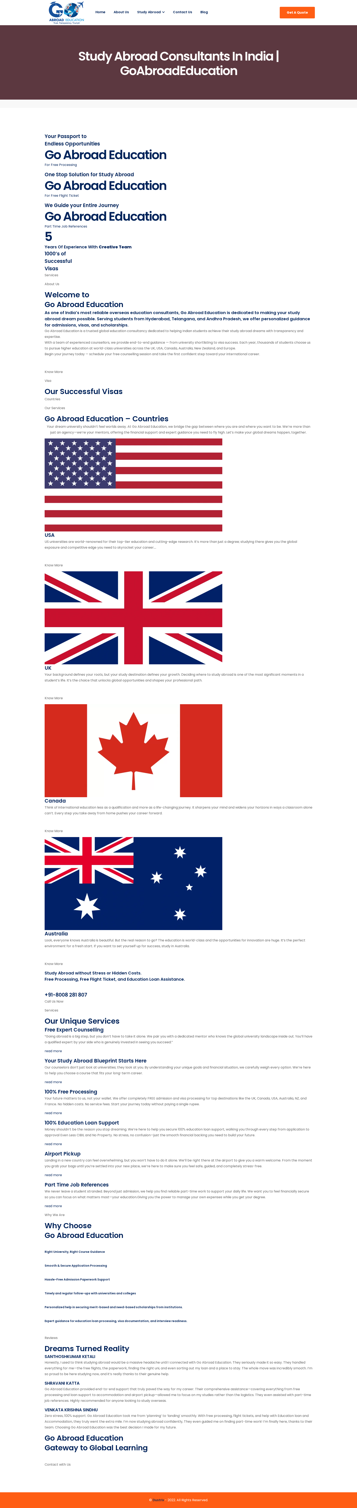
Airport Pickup (63, 1153)
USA (50, 535)
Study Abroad (149, 12)
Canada (55, 800)
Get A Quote (297, 12)
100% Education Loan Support (82, 1122)
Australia (56, 933)
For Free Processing (61, 164)
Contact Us (182, 12)
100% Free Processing (71, 1091)
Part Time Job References (66, 226)
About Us (121, 12)
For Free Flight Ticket (62, 195)
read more (53, 1051)
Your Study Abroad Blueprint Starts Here (95, 1060)
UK (48, 668)
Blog (204, 12)
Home (100, 12)
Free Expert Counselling (74, 1029)
